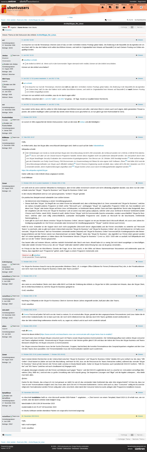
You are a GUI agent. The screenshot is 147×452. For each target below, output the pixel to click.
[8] (126, 161)
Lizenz (54, 448)
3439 (10, 94)
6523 (10, 148)
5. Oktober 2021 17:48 (29, 296)
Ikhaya (124, 5)
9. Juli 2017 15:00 (28, 40)
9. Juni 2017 (60, 99)
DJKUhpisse (7, 262)
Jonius (5, 55)
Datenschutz (67, 448)
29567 (11, 284)
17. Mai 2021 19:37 (28, 137)
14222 (11, 318)
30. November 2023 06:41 (30, 416)
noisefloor (27, 60)
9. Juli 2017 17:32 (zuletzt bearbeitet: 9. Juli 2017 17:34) (40, 78)
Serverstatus (84, 448)
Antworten (8, 30)
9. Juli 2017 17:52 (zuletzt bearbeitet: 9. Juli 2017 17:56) (40, 104)
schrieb (34, 60)
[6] (30, 155)
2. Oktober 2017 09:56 (29, 117)
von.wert (5, 310)
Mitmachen (141, 5)
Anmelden (133, 2)
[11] (130, 166)
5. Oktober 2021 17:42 (29, 276)
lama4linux (6, 393)
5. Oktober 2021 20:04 (29, 310)
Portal (102, 5)
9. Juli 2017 (47, 99)
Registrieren (142, 2)
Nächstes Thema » (138, 439)
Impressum (75, 448)
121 (10, 191)
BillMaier (5, 137)
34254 (11, 48)
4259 (10, 133)
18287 (11, 272)
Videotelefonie (98, 146)
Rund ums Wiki (22, 20)
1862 (10, 72)
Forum (110, 5)
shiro (4, 326)
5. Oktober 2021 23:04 (29, 326)
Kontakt (59, 448)
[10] (73, 166)
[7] (128, 158)
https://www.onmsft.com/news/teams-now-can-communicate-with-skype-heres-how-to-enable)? (76, 334)
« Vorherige (123, 27)
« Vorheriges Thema (123, 439)
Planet (131, 5)
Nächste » (140, 27)
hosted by (4, 2)
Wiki (117, 5)
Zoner (4, 183)
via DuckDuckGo (140, 20)
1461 (10, 337)
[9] (74, 163)
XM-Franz (6, 79)
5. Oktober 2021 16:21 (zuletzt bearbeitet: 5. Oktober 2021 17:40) (43, 183)
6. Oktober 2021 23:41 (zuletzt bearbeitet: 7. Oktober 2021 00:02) (43, 354)
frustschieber (7, 117)
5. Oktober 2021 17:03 (29, 262)
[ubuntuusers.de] (15, 10)
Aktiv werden (11, 20)
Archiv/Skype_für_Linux (37, 20)
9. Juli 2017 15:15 (28, 55)
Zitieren (140, 40)
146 (10, 406)
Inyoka (11, 446)
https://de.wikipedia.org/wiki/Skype (34, 170)
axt (3, 40)
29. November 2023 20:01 (30, 392)
